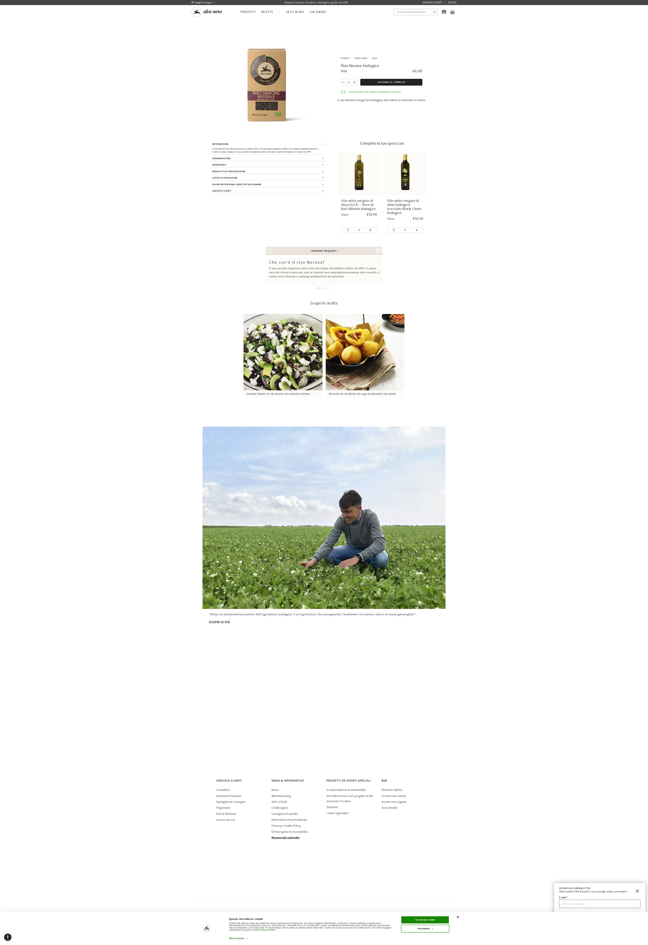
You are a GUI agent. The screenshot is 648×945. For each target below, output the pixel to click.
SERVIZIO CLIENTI (432, 2)
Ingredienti (219, 164)
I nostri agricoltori (337, 813)
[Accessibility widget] (7, 937)
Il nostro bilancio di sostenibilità (346, 790)
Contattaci (223, 790)
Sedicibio (332, 807)
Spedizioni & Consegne (230, 802)
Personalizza (423, 928)
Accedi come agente (394, 802)
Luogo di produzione (225, 177)
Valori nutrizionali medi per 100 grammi (236, 184)
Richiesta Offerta (392, 790)
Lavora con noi (225, 820)
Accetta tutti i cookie (425, 920)
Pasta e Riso (361, 58)
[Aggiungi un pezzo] (354, 82)
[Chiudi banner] (458, 917)
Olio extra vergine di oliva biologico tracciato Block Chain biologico (404, 207)
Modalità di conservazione (228, 171)
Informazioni (220, 144)
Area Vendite (389, 808)
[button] (270, 250)
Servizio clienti (221, 190)
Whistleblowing (281, 796)
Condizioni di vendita (285, 814)
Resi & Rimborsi (226, 814)
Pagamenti (223, 808)
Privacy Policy (267, 930)
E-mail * (563, 897)
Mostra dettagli (236, 938)
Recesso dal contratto (286, 838)
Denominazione (221, 158)
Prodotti (345, 58)
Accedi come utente (394, 796)
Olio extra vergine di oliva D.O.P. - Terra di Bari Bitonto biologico (358, 205)
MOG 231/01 (279, 802)
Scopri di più (219, 622)
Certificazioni (280, 808)
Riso (375, 58)
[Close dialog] (637, 891)
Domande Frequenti (228, 796)
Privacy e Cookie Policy (286, 826)
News (275, 790)
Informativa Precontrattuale (289, 820)
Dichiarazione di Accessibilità (290, 832)
